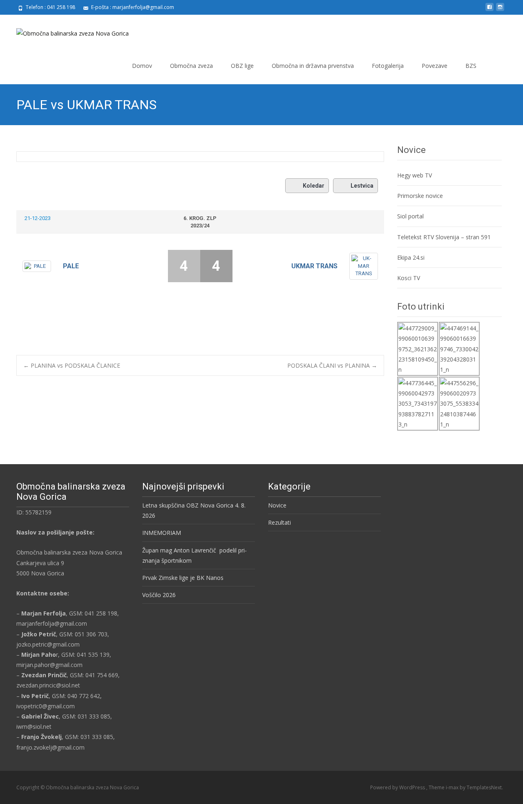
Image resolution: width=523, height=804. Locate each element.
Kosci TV (408, 278)
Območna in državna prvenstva (313, 66)
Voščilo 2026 (159, 595)
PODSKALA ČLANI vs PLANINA (332, 365)
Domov (142, 66)
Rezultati (279, 522)
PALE (71, 266)
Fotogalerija (388, 66)
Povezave (434, 66)
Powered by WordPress (398, 787)
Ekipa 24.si (411, 257)
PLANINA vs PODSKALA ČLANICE (71, 365)
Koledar (313, 185)
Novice (277, 505)
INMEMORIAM (161, 533)
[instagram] (500, 10)
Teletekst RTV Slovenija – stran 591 (444, 237)
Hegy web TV (414, 175)
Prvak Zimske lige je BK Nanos (183, 578)
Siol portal (410, 216)
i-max (453, 787)
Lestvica (362, 185)
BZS (470, 66)
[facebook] (489, 10)
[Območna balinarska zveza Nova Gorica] (66, 31)
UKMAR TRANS (314, 266)
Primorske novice (420, 196)
